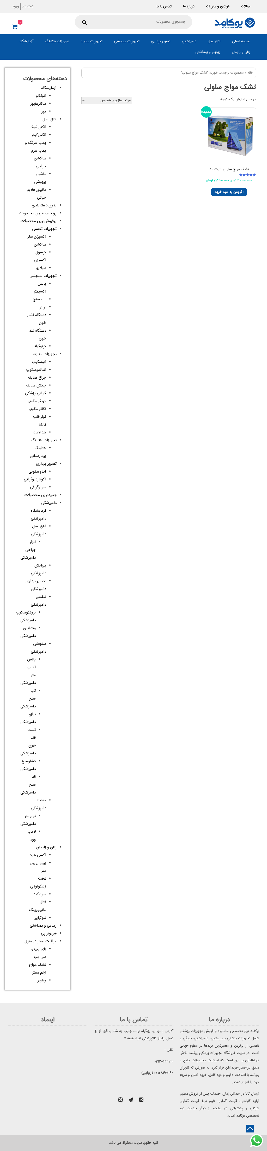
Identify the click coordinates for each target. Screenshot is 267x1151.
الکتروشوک (37, 127)
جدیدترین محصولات (40, 495)
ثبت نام (27, 6)
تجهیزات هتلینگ (57, 41)
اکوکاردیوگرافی (35, 479)
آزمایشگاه (26, 41)
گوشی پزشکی (35, 393)
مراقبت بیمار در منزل (41, 941)
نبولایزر (40, 268)
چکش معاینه (36, 385)
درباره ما (189, 6)
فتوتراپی (39, 918)
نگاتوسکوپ (37, 409)
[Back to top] (250, 1128)
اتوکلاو (41, 96)
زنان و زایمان (241, 52)
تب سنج (39, 299)
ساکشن (40, 244)
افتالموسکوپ (36, 370)
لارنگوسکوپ (36, 401)
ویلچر (42, 980)
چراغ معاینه (37, 377)
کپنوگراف (39, 346)
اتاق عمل (214, 41)
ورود (15, 6)
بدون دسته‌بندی (44, 205)
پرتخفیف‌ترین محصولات (38, 213)
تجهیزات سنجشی (126, 41)
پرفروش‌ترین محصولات (38, 221)
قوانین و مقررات (217, 6)
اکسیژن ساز (37, 237)
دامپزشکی (189, 41)
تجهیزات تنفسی (44, 229)
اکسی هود (38, 855)
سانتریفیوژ (38, 103)
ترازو (42, 307)
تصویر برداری (160, 41)
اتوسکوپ (39, 362)
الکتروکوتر (39, 135)
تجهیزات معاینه (91, 41)
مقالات (245, 6)
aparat (120, 1099)
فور (43, 111)
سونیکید (39, 894)
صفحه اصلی (241, 41)
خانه (250, 73)
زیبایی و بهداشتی (207, 52)
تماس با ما (164, 6)
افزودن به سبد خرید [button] (229, 192)
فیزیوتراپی (49, 933)
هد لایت (39, 432)
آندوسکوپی (37, 471)
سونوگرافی (38, 487)
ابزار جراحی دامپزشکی (28, 550)
